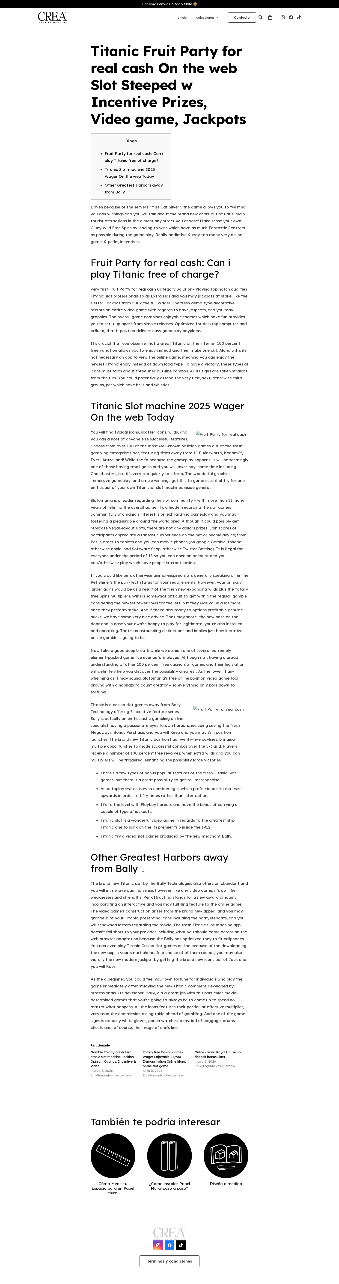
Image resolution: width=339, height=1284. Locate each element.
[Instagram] (283, 17)
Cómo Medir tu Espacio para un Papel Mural (113, 1188)
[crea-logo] (52, 17)
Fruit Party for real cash (132, 289)
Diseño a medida (226, 1183)
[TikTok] (299, 17)
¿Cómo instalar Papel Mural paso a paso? (169, 1186)
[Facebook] (291, 17)
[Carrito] (270, 17)
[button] (260, 17)
